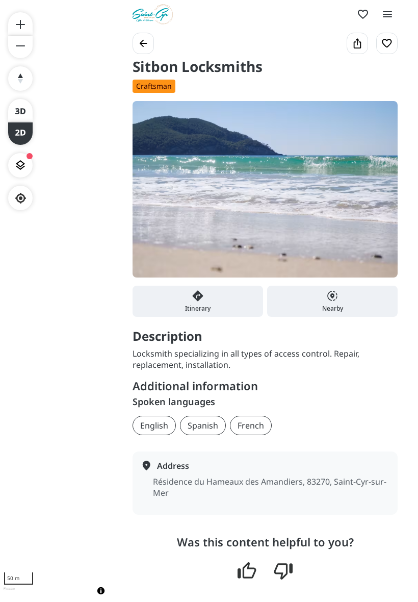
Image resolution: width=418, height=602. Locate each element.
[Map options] (20, 165)
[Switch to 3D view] (20, 110)
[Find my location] (20, 198)
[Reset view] (20, 78)
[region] (56, 301)
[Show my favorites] (363, 14)
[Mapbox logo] (9, 593)
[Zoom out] (20, 47)
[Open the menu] (387, 14)
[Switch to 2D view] (20, 133)
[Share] (357, 43)
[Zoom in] (20, 23)
